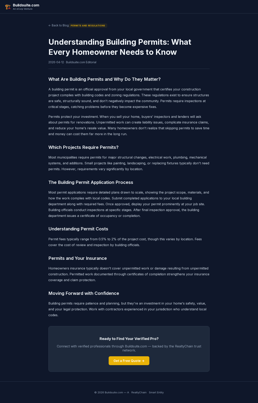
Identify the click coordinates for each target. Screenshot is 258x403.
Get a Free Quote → (129, 361)
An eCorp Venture (22, 9)
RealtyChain (139, 392)
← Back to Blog (58, 25)
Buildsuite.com (26, 5)
